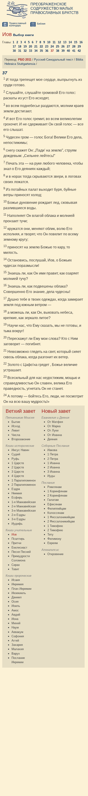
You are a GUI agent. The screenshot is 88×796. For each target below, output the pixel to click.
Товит (15, 569)
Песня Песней (21, 551)
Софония (18, 636)
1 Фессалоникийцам (61, 517)
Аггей (15, 640)
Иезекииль (19, 593)
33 (30, 50)
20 (30, 46)
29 (79, 46)
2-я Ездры (18, 515)
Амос (15, 610)
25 (57, 46)
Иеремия (17, 584)
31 (19, 50)
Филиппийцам (56, 508)
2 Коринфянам (57, 495)
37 (52, 50)
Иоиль (16, 606)
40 (68, 50)
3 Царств (18, 471)
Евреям (52, 543)
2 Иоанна (53, 467)
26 (63, 46)
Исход (16, 426)
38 (57, 50)
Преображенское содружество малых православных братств (54, 8)
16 (81, 42)
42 (79, 50)
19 (25, 46)
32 (25, 50)
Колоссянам (55, 513)
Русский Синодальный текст (53, 59)
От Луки (52, 430)
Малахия (18, 649)
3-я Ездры (18, 519)
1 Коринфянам (57, 491)
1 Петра (52, 454)
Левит (16, 430)
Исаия (16, 580)
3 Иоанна (53, 471)
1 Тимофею (55, 526)
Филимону (54, 538)
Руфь (15, 458)
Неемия (17, 493)
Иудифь (17, 523)
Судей (16, 454)
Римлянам (54, 487)
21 (35, 46)
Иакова (52, 450)
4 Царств (18, 476)
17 (14, 46)
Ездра (16, 489)
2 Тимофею (55, 530)
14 (70, 42)
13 (64, 42)
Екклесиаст (19, 547)
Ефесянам (54, 504)
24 (52, 46)
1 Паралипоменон (24, 480)
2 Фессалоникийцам (61, 521)
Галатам (53, 499)
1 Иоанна (53, 463)
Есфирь (17, 497)
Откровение (55, 554)
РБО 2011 (24, 59)
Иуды (51, 476)
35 (41, 50)
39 (63, 50)
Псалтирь (18, 538)
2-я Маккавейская (24, 506)
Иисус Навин (20, 450)
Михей (16, 623)
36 (46, 50)
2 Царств (18, 467)
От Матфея (55, 422)
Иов (14, 534)
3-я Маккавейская (24, 510)
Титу (50, 534)
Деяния (52, 439)
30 (14, 50)
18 (19, 46)
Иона (15, 619)
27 (68, 46)
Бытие (16, 422)
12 (59, 42)
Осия (15, 601)
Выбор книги (23, 35)
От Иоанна (54, 435)
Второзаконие (21, 439)
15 (75, 42)
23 (46, 46)
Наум (15, 627)
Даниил (17, 597)
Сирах (16, 565)
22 (41, 46)
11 (54, 42)
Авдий (16, 614)
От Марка (53, 426)
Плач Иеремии (21, 588)
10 (48, 42)
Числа (16, 435)
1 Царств (18, 463)
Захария (17, 644)
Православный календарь (17, 24)
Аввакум (17, 632)
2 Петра (52, 458)
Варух (16, 653)
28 (73, 46)
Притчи (16, 543)
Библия (41, 23)
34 (35, 50)
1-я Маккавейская (24, 502)
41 (73, 50)
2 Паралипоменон (24, 484)
